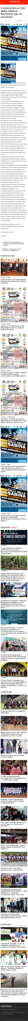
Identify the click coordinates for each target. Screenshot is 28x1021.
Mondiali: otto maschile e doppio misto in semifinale (12, 869)
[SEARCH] (26, 2)
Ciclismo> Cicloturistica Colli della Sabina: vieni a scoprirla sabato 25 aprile (12, 327)
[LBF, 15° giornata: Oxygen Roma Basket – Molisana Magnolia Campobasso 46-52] (14, 957)
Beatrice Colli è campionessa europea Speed (12, 756)
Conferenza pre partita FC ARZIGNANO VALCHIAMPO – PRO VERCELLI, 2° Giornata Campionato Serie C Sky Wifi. (14, 892)
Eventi (9, 277)
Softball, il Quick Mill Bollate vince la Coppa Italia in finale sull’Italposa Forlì (12, 801)
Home (6, 1019)
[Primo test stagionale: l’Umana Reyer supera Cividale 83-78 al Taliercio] (14, 836)
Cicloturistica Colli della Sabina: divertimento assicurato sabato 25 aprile (13, 281)
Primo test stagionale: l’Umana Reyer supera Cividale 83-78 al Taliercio (13, 847)
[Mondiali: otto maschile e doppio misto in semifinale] (14, 859)
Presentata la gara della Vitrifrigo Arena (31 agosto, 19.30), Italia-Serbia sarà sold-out (14, 916)
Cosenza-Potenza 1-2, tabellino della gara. (13, 712)
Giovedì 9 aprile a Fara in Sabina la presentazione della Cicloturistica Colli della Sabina (13, 374)
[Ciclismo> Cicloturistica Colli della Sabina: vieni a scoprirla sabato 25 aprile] (14, 304)
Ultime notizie (11, 417)
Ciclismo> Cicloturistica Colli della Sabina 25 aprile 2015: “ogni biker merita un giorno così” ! (14, 420)
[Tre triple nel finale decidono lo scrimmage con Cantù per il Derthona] (14, 813)
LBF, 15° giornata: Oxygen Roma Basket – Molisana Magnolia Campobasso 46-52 (13, 968)
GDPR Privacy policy (18, 1019)
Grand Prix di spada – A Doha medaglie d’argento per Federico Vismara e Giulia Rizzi (13, 945)
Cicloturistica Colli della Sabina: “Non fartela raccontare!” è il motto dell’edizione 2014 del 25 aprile (13, 468)
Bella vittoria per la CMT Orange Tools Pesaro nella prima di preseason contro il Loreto (13, 734)
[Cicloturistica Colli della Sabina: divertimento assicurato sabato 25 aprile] (14, 267)
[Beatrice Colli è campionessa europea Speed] (14, 746)
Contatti (11, 1019)
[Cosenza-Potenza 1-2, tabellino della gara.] (14, 702)
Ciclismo (3, 277)
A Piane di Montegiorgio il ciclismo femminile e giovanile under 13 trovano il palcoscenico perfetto (14, 657)
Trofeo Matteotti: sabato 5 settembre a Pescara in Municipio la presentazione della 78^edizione (14, 550)
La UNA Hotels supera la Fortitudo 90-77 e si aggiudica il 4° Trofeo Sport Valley (13, 778)
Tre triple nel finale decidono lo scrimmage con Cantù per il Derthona (13, 824)
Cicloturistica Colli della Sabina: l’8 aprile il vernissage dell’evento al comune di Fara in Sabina (14, 518)
